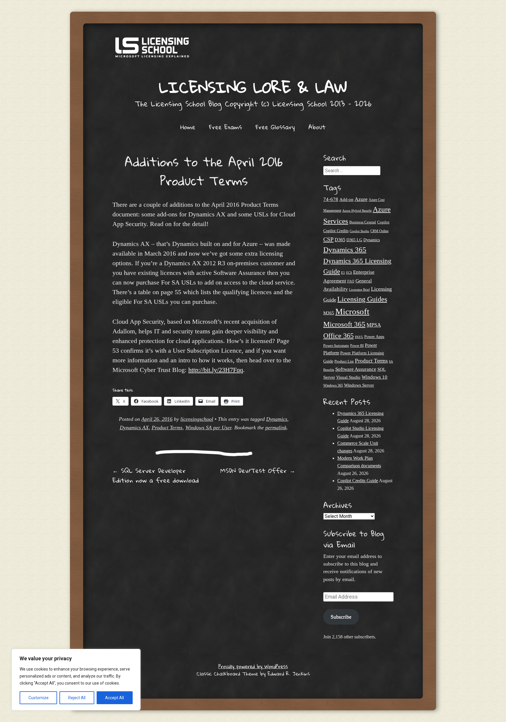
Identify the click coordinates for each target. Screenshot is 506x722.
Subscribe (341, 617)
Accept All (114, 697)
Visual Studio (348, 377)
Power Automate (336, 345)
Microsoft (352, 311)
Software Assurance (355, 369)
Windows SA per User (208, 427)
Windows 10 (374, 377)
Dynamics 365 (344, 250)
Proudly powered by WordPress (253, 666)
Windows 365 (333, 385)
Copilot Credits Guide (357, 480)
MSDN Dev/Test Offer (257, 470)
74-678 (330, 199)
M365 (328, 313)
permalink (276, 427)
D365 (340, 239)
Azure (361, 199)
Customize (38, 697)
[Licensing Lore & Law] (253, 50)
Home (187, 126)
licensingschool (196, 419)
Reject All (77, 697)
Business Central (362, 222)
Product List (344, 361)
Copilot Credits (335, 230)
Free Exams (225, 126)
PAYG (359, 337)
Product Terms (167, 427)
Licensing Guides (362, 299)
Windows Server (359, 385)
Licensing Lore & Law (253, 87)
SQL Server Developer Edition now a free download (155, 475)
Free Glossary (275, 126)
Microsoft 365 (344, 324)
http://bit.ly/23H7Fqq (215, 369)
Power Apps (374, 337)
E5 (343, 272)
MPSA (374, 325)
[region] (76, 679)
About (317, 126)
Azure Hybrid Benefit (357, 210)
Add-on (346, 199)
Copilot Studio (359, 231)
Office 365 (338, 336)
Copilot (383, 222)
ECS (349, 272)
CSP (328, 239)
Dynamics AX (134, 427)
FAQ (350, 281)
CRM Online (379, 231)
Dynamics (276, 419)
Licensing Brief (359, 289)
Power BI (357, 346)
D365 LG (354, 240)
